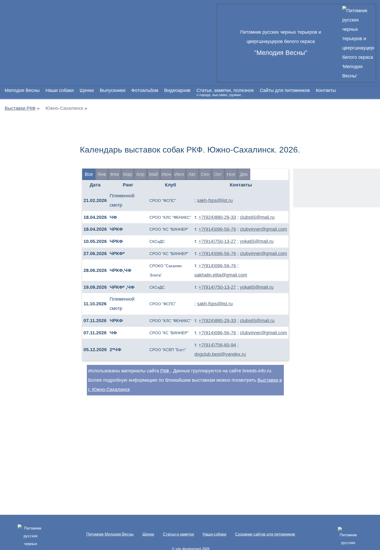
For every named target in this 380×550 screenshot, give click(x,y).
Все (89, 174)
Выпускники (112, 90)
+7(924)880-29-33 (217, 217)
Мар (127, 174)
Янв (101, 174)
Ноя (231, 174)
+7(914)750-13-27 (217, 241)
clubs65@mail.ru (257, 217)
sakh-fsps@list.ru (215, 200)
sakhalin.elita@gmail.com (220, 275)
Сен (205, 174)
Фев (114, 174)
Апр (140, 174)
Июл (179, 174)
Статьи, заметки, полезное (225, 92)
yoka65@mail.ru (256, 241)
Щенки (87, 90)
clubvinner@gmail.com (263, 229)
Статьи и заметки (178, 534)
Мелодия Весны (22, 90)
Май (153, 174)
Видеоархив (177, 90)
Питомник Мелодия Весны (110, 534)
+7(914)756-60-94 (217, 345)
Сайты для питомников (285, 90)
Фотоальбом (144, 90)
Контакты (326, 90)
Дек (244, 174)
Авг (192, 174)
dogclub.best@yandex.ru (220, 354)
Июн (166, 174)
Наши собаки (59, 90)
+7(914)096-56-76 (217, 229)
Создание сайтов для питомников (265, 534)
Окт (218, 174)
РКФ (165, 370)
